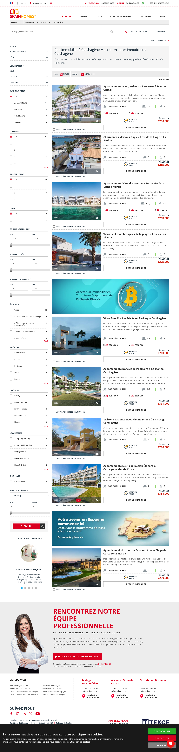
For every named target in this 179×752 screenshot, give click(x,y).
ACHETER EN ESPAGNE (120, 16)
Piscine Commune (30, 415)
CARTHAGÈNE (58, 22)
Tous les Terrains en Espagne (53, 695)
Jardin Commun (30, 409)
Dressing (30, 379)
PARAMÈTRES (162, 745)
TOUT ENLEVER (163, 79)
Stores (30, 372)
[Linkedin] (24, 713)
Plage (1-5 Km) (30, 465)
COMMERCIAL (30, 116)
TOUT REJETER (162, 738)
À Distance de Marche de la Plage (30, 316)
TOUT (30, 96)
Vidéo (30, 310)
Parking (30, 396)
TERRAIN (30, 122)
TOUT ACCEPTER (162, 731)
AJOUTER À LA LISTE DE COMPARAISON (70, 129)
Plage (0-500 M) (30, 452)
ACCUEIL (14, 22)
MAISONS (18, 109)
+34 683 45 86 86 (128, 3)
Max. (34, 235)
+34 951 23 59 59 (99, 3)
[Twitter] (30, 713)
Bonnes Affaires (30, 338)
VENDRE (83, 16)
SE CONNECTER (39, 3)
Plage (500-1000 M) (30, 458)
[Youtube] (38, 713)
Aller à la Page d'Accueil (19, 685)
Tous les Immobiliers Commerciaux (24, 695)
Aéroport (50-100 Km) (30, 445)
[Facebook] (11, 713)
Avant (34, 502)
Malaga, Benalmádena (90, 681)
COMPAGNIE (145, 16)
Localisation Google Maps (92, 696)
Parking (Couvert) (30, 402)
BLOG (162, 16)
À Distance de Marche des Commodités (30, 324)
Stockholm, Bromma (153, 680)
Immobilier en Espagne (51, 685)
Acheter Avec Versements (30, 331)
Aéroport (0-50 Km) (30, 438)
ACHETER (66, 16)
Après (12, 502)
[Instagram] (17, 713)
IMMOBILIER (29, 22)
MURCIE (43, 22)
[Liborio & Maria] (29, 561)
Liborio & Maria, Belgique (29, 569)
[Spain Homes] (22, 13)
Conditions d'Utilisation (19, 723)
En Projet (31, 496)
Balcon (30, 359)
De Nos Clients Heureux (29, 538)
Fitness (30, 422)
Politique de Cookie (64, 723)
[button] (99, 104)
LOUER (99, 16)
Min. (11, 235)
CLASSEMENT (160, 31)
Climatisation (30, 353)
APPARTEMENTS (20, 103)
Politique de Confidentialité (42, 723)
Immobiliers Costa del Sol (20, 689)
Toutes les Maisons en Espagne (54, 692)
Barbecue (30, 366)
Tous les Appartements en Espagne (24, 692)
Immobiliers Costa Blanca (52, 689)
